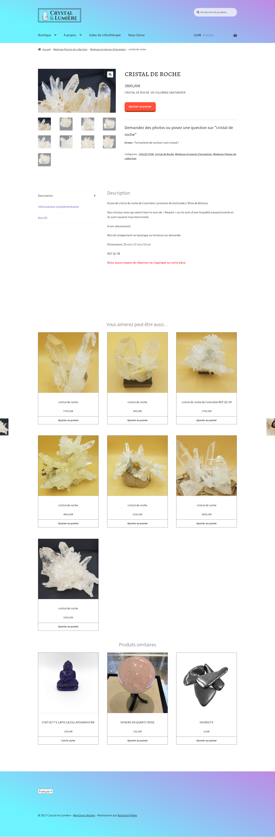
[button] (110, 74)
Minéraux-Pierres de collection (70, 49)
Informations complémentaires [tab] (58, 206)
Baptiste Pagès (127, 815)
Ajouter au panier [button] (68, 420)
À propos (70, 35)
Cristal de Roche (164, 154)
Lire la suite (68, 740)
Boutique (44, 35)
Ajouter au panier (140, 106)
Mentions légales (84, 815)
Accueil (46, 49)
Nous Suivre (136, 35)
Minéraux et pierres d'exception (108, 49)
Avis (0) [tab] (42, 218)
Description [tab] (45, 195)
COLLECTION (146, 154)
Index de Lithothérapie (105, 35)
